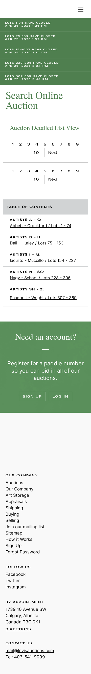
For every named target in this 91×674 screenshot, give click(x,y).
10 (36, 152)
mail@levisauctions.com (30, 650)
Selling (12, 520)
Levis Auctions (17, 9)
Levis (22, 443)
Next (52, 152)
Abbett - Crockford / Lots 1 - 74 (40, 225)
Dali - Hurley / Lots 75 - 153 (36, 242)
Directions (18, 629)
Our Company (19, 488)
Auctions (14, 482)
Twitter (13, 580)
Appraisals (16, 501)
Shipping (14, 507)
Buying (12, 514)
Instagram (16, 586)
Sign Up (32, 396)
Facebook (16, 574)
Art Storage (17, 495)
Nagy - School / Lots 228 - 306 (40, 277)
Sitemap (14, 533)
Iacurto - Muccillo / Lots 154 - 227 (43, 260)
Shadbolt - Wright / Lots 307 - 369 (43, 297)
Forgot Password (23, 551)
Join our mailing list (25, 526)
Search (70, 9)
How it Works (19, 539)
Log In (61, 396)
